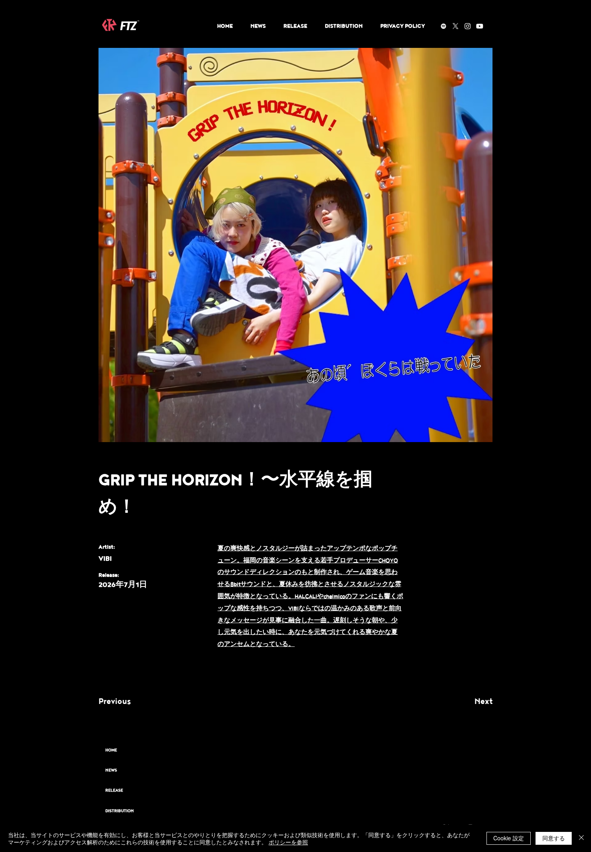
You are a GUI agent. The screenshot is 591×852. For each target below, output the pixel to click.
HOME (111, 750)
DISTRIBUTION (119, 811)
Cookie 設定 (508, 838)
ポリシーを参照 (288, 842)
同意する (553, 838)
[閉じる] (581, 838)
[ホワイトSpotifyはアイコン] (443, 26)
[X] (455, 26)
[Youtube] (480, 26)
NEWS (111, 770)
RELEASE (114, 790)
